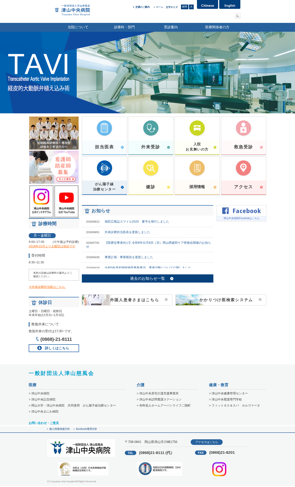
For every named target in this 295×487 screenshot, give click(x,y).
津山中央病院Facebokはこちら (242, 218)
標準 (184, 6)
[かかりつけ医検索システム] (221, 304)
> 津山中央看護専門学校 (225, 399)
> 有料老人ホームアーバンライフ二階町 (164, 405)
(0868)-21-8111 (56, 339)
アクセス (243, 186)
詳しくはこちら (57, 348)
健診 (150, 186)
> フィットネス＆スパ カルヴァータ (234, 405)
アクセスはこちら (206, 442)
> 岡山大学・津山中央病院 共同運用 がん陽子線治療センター (72, 405)
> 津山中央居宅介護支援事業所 (158, 393)
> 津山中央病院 (39, 393)
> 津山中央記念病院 (42, 399)
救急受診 (243, 146)
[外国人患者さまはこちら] (127, 304)
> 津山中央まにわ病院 (44, 411)
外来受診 (150, 146)
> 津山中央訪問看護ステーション (159, 399)
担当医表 (104, 146)
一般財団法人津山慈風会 (61, 373)
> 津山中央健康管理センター (228, 393)
